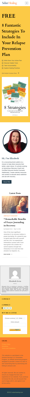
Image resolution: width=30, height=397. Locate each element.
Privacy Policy (6, 344)
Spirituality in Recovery (11, 215)
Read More (8, 254)
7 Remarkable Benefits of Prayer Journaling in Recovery (15, 222)
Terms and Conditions (8, 348)
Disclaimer (5, 346)
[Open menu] (26, 3)
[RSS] (10, 308)
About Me (6, 182)
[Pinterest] (7, 308)
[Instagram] (4, 308)
